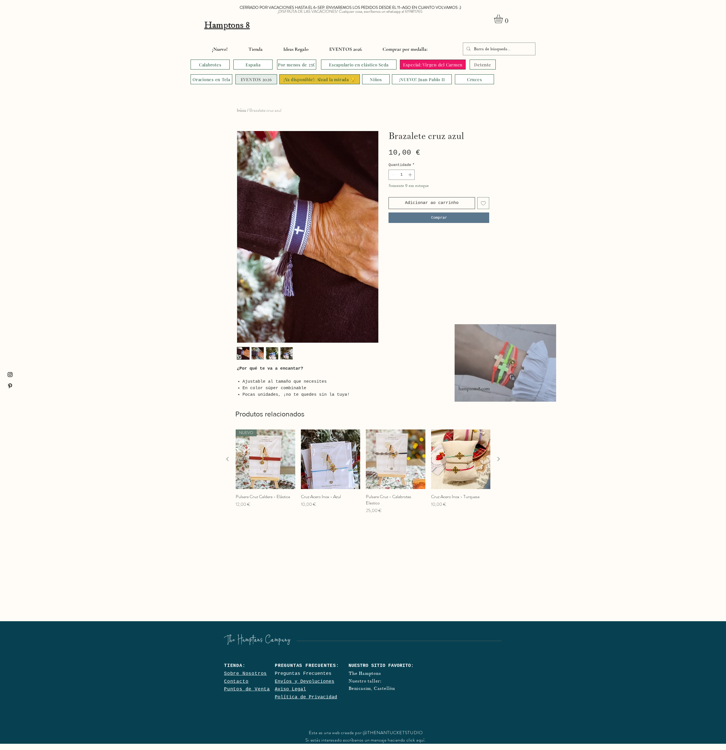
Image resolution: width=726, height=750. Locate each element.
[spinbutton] (401, 175)
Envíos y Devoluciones (304, 681)
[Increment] (410, 175)
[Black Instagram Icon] (10, 374)
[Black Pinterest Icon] (10, 386)
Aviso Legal (290, 689)
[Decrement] (392, 175)
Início (241, 110)
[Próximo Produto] (498, 459)
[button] (503, 18)
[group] (363, 471)
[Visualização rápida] (330, 459)
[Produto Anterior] (227, 459)
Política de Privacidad (306, 697)
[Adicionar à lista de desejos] (483, 203)
